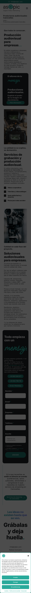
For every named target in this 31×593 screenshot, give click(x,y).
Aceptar (15, 577)
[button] (28, 556)
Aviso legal (24, 590)
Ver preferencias (15, 587)
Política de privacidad (14, 590)
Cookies (6, 590)
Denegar (15, 582)
